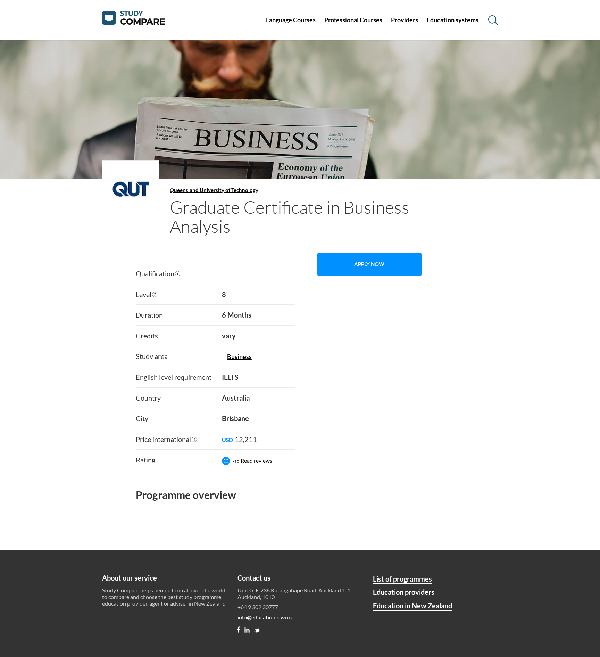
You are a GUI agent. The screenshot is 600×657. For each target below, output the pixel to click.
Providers (404, 20)
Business (239, 356)
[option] (215, 369)
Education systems (452, 20)
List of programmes (402, 579)
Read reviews (256, 460)
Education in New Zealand (412, 605)
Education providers (403, 592)
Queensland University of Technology (214, 190)
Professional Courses (353, 20)
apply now (369, 264)
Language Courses (291, 20)
